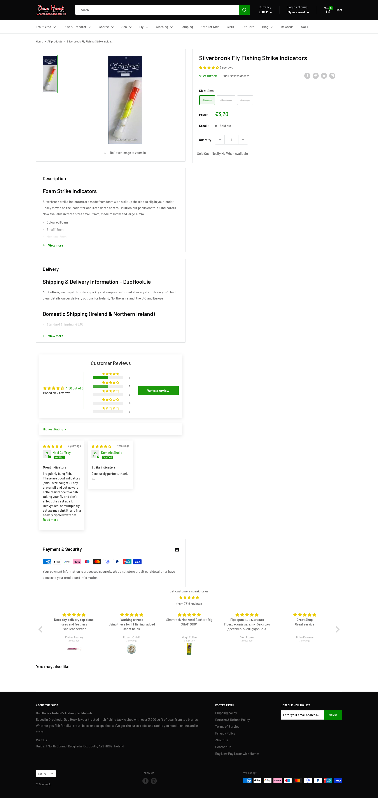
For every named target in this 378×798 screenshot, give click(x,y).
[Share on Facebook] (307, 75)
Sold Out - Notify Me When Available (222, 153)
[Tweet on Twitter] (324, 75)
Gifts (230, 27)
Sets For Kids (210, 27)
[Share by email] (332, 75)
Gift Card (248, 27)
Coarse (104, 27)
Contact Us (223, 747)
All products (54, 41)
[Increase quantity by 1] (243, 139)
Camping (186, 27)
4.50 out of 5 (75, 388)
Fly (141, 27)
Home (39, 41)
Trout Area (43, 27)
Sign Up (333, 714)
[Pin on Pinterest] (316, 75)
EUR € (42, 773)
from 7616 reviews (189, 604)
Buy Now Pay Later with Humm (237, 754)
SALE (305, 27)
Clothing (162, 27)
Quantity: (205, 139)
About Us (221, 740)
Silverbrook (208, 76)
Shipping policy (226, 713)
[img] (53, 446)
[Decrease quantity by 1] (219, 139)
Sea (124, 27)
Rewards (287, 27)
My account (296, 12)
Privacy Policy (225, 733)
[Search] (244, 10)
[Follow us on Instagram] (154, 781)
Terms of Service (227, 726)
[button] (209, 67)
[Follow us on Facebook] (145, 781)
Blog (265, 27)
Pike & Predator (75, 27)
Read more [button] (50, 519)
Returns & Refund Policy (232, 720)
